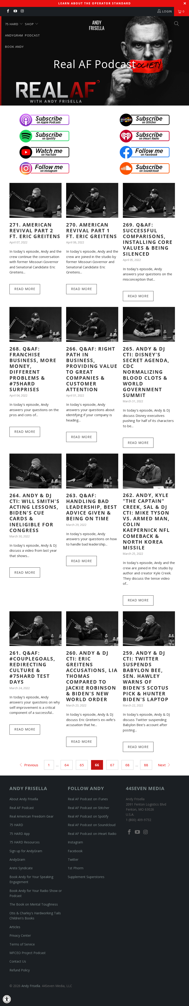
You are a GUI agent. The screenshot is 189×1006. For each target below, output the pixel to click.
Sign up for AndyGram (25, 851)
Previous (30, 765)
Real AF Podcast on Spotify (88, 816)
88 (146, 765)
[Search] (176, 24)
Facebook (75, 851)
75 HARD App (19, 833)
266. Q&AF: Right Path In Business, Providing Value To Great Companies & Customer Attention (92, 369)
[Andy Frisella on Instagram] (22, 11)
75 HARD (16, 825)
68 (127, 765)
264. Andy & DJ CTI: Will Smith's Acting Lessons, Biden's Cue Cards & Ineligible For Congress (34, 512)
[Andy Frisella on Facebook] (8, 11)
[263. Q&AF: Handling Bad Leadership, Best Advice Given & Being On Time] (92, 471)
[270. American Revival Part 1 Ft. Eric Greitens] (92, 200)
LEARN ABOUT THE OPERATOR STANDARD (94, 3)
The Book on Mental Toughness (33, 904)
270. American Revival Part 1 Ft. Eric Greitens (91, 230)
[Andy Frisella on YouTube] (15, 11)
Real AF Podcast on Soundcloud (91, 825)
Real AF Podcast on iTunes (88, 799)
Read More (24, 289)
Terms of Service (22, 944)
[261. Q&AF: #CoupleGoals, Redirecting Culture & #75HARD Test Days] (35, 628)
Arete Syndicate (21, 868)
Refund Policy (19, 970)
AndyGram (14, 35)
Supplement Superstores (86, 877)
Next (162, 765)
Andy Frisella (96, 25)
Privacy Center (20, 935)
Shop (30, 24)
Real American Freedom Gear (31, 816)
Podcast (32, 35)
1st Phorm (75, 868)
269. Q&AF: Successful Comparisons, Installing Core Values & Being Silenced (148, 239)
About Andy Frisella (23, 799)
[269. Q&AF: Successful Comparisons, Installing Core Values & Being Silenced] (149, 200)
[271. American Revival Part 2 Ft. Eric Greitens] (35, 200)
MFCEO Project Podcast (27, 953)
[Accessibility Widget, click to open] (7, 999)
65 (82, 765)
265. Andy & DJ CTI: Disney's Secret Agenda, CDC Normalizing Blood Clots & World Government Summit (146, 372)
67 (112, 765)
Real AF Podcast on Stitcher (88, 808)
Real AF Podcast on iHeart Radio (92, 833)
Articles (14, 927)
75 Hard (12, 24)
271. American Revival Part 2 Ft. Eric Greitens (34, 230)
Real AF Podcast (21, 808)
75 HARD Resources (24, 842)
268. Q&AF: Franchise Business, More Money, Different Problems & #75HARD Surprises (32, 369)
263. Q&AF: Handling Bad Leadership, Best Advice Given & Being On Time (91, 507)
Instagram (75, 842)
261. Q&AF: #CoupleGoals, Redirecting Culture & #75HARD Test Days (32, 667)
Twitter (73, 859)
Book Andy (14, 47)
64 (67, 765)
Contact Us (17, 961)
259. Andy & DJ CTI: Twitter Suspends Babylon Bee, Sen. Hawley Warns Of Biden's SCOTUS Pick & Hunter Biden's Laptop (146, 676)
